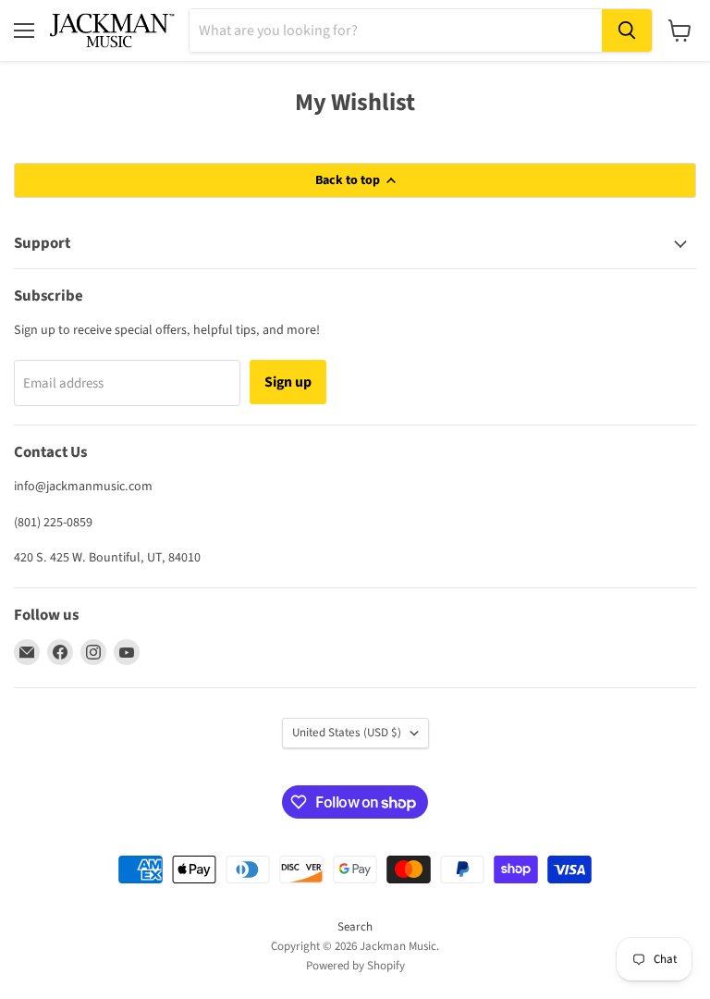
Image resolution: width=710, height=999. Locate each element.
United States (346, 732)
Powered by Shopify (355, 965)
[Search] (627, 30)
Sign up (288, 382)
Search (355, 927)
